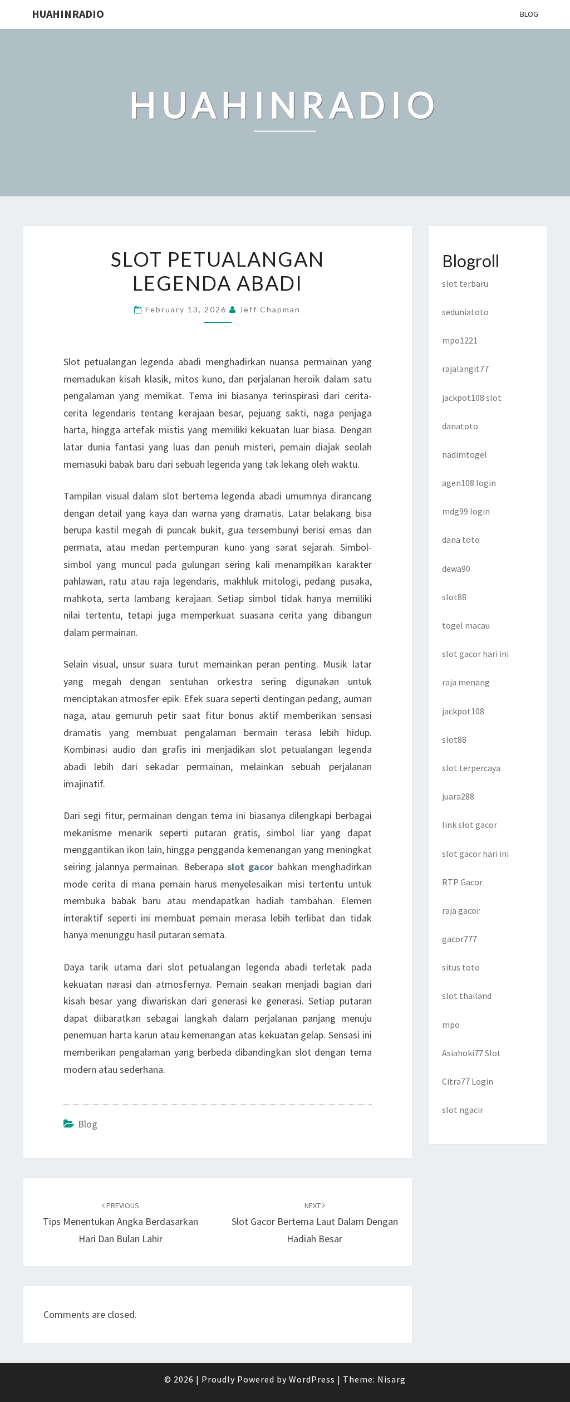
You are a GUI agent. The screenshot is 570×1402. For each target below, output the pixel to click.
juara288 (458, 796)
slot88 (454, 596)
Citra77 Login (467, 1081)
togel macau (466, 625)
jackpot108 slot (472, 397)
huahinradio (68, 14)
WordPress (312, 1379)
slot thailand (467, 995)
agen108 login (469, 482)
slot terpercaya (471, 767)
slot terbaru (465, 283)
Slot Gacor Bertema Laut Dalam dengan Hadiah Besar (315, 1222)
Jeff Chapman (270, 309)
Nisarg (391, 1379)
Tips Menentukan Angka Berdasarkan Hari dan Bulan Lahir (120, 1222)
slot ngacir (462, 1109)
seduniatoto (465, 311)
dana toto (461, 539)
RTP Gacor (462, 882)
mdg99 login (466, 511)
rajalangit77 (465, 368)
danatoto (460, 426)
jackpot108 (463, 711)
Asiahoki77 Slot (471, 1052)
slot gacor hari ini (475, 653)
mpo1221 (460, 340)
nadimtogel (464, 454)
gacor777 (459, 938)
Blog (529, 14)
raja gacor (461, 910)
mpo (451, 1024)
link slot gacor (469, 824)
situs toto (461, 967)
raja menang (466, 682)
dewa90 (456, 568)
